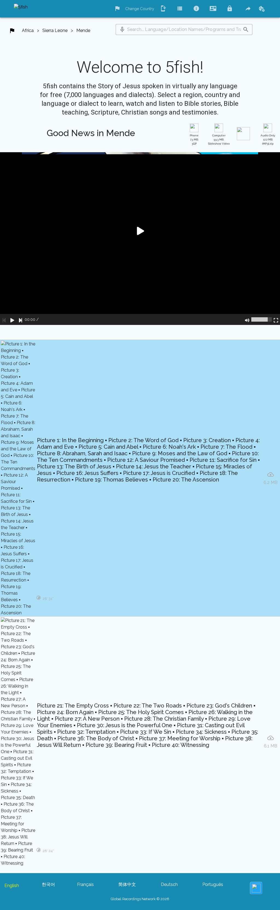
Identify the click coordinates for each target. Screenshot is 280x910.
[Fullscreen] (276, 319)
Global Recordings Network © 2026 (140, 899)
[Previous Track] (4, 319)
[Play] (12, 319)
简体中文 (127, 884)
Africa (28, 30)
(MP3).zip (268, 139)
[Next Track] (20, 319)
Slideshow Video (219, 139)
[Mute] (247, 319)
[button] (122, 29)
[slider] (261, 319)
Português (212, 884)
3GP (194, 139)
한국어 (48, 884)
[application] (140, 238)
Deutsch (169, 884)
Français (85, 884)
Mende (83, 30)
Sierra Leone (55, 30)
